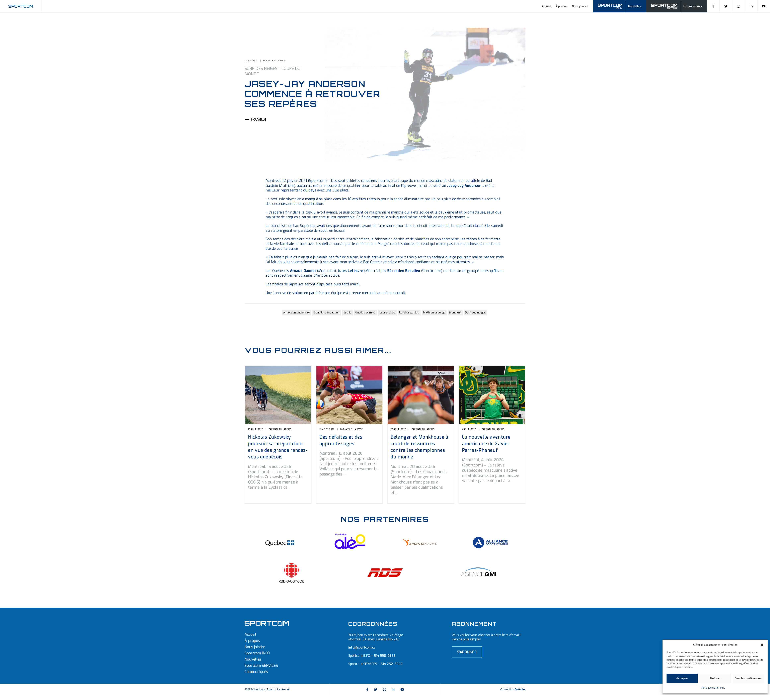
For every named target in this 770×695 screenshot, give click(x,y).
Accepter (682, 678)
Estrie (347, 312)
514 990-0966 (384, 656)
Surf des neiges (475, 312)
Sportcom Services (664, 6)
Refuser (715, 678)
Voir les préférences (748, 678)
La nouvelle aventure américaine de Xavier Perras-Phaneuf (486, 443)
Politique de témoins (713, 687)
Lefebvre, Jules (409, 312)
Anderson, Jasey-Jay (296, 312)
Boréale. (520, 689)
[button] (762, 645)
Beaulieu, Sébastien (326, 312)
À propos (561, 6)
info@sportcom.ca (362, 647)
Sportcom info (612, 6)
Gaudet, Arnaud (365, 312)
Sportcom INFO (257, 653)
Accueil (546, 6)
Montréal (455, 312)
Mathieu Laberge (434, 312)
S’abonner (467, 652)
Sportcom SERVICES (261, 665)
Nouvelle (258, 120)
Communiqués (692, 6)
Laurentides (387, 312)
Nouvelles (634, 6)
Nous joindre (580, 6)
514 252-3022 (391, 664)
